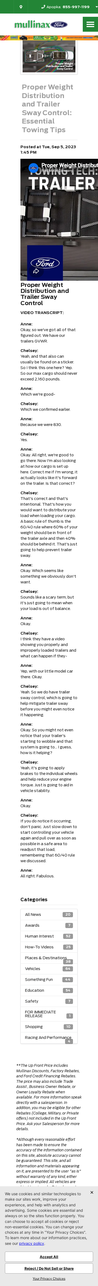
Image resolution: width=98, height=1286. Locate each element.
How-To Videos (48, 947)
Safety (48, 1001)
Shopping (48, 1027)
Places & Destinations (48, 959)
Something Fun (48, 979)
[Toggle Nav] (90, 24)
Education (48, 990)
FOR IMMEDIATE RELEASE (48, 1014)
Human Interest (48, 936)
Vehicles (48, 969)
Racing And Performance (48, 1039)
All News (48, 914)
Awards (48, 925)
